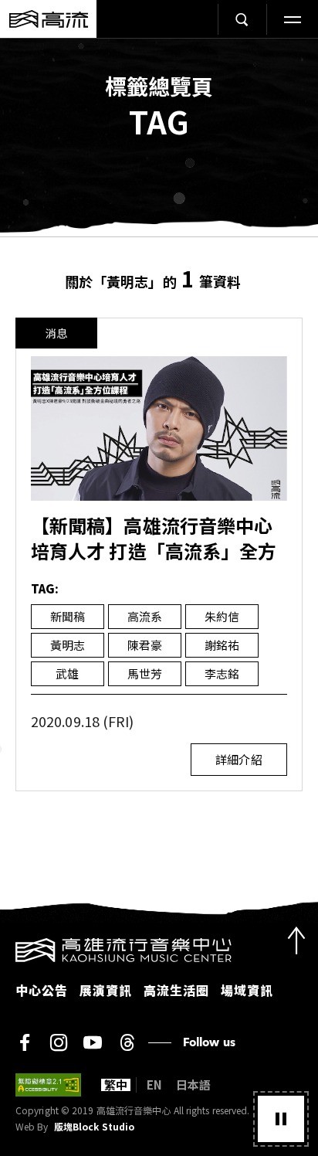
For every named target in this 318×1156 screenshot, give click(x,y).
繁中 (115, 1085)
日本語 (193, 1085)
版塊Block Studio (94, 1126)
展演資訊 (106, 990)
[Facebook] (24, 1042)
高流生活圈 (176, 990)
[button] (281, 1119)
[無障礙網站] (48, 1084)
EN (154, 1085)
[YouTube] (92, 1042)
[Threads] (127, 1042)
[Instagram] (58, 1042)
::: (4, 947)
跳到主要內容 (159, 54)
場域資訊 (247, 990)
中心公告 (41, 990)
